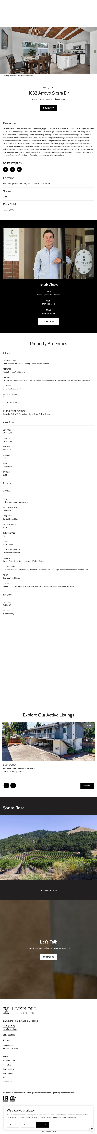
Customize (28, 1125)
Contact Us (7, 1082)
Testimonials (8, 1073)
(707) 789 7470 (9, 1026)
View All (87, 786)
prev (6, 785)
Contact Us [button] (48, 957)
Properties (7, 1065)
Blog (4, 1077)
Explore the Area (49, 891)
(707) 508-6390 (48, 304)
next (13, 785)
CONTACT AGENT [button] (48, 321)
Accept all (43, 1125)
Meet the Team (9, 1061)
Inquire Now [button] (48, 108)
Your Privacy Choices (49, 1131)
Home (5, 1056)
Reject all (13, 1125)
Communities (8, 1069)
